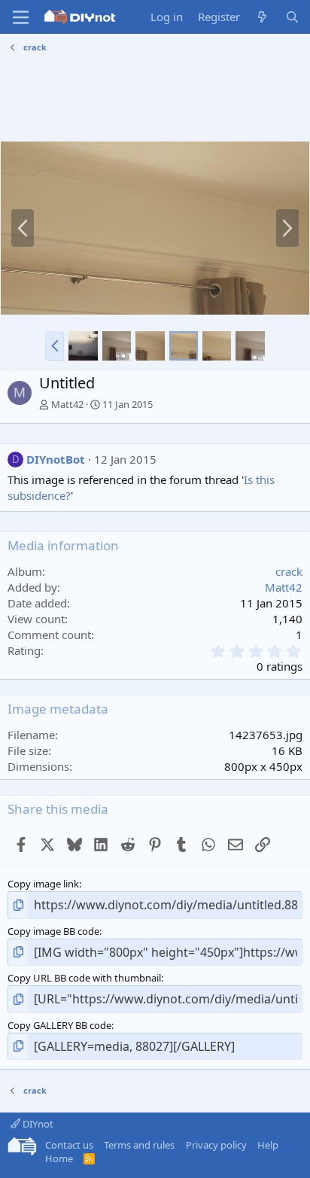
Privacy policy (216, 1145)
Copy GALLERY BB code (59, 1025)
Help (267, 1145)
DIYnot (36, 1124)
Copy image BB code (53, 931)
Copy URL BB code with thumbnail (84, 978)
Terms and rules (139, 1145)
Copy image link (43, 883)
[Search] (292, 17)
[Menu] (20, 17)
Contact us (69, 1145)
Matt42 (67, 404)
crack (288, 571)
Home (59, 1158)
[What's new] (262, 17)
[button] (54, 345)
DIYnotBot (55, 459)
